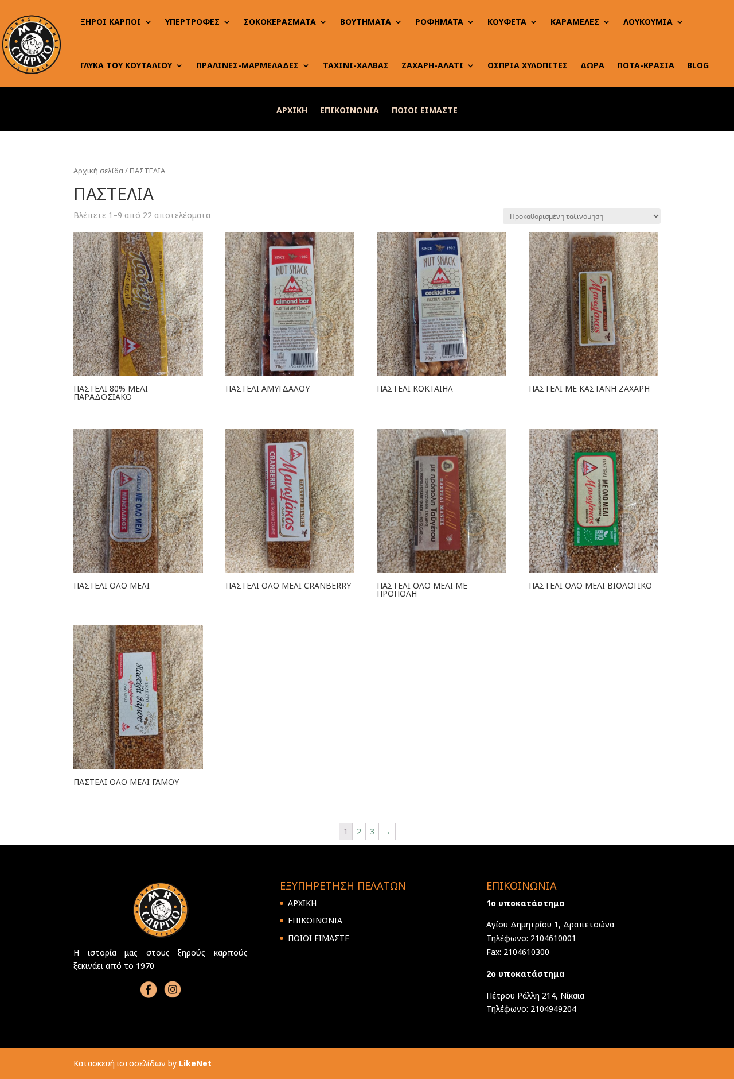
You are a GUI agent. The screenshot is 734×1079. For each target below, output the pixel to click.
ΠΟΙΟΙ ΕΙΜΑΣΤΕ (425, 110)
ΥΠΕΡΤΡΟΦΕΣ (192, 21)
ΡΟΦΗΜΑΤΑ (439, 21)
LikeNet (195, 1063)
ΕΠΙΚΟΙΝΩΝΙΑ (349, 110)
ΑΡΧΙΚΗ (291, 110)
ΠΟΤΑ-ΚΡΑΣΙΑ (645, 65)
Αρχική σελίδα (98, 170)
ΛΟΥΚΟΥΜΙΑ (648, 21)
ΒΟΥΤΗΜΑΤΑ (365, 21)
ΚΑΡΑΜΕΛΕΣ (574, 21)
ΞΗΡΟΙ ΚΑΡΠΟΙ (110, 21)
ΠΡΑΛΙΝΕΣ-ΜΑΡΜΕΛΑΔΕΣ (247, 65)
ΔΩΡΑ (592, 65)
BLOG (698, 65)
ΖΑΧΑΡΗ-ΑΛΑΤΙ (432, 65)
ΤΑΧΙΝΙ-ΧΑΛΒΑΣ (356, 65)
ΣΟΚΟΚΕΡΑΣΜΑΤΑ (280, 21)
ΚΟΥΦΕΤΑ (506, 21)
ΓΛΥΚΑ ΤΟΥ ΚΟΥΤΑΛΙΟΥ (126, 65)
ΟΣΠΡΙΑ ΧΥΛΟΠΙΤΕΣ (527, 65)
